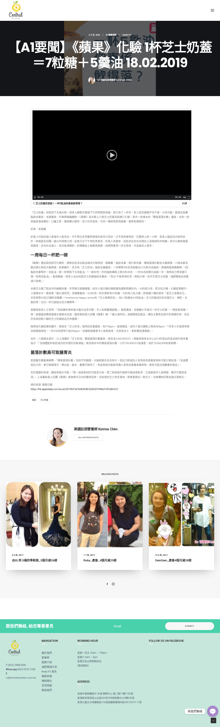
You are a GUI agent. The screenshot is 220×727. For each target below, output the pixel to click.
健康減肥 (112, 34)
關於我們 (47, 653)
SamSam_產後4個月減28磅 (173, 560)
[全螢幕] (188, 197)
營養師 (45, 657)
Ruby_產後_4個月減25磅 (100, 560)
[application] (111, 155)
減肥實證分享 (49, 666)
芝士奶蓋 (44, 400)
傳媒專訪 (47, 680)
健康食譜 (47, 676)
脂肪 (34, 400)
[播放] (34, 197)
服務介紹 (47, 662)
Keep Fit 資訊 (49, 671)
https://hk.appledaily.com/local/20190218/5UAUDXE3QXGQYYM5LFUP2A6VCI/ (74, 389)
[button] (112, 155)
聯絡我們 (47, 690)
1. (58, 203)
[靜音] (184, 197)
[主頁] (15, 648)
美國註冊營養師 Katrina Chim (116, 80)
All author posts (88, 437)
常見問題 (47, 685)
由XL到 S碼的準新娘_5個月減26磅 (34, 560)
